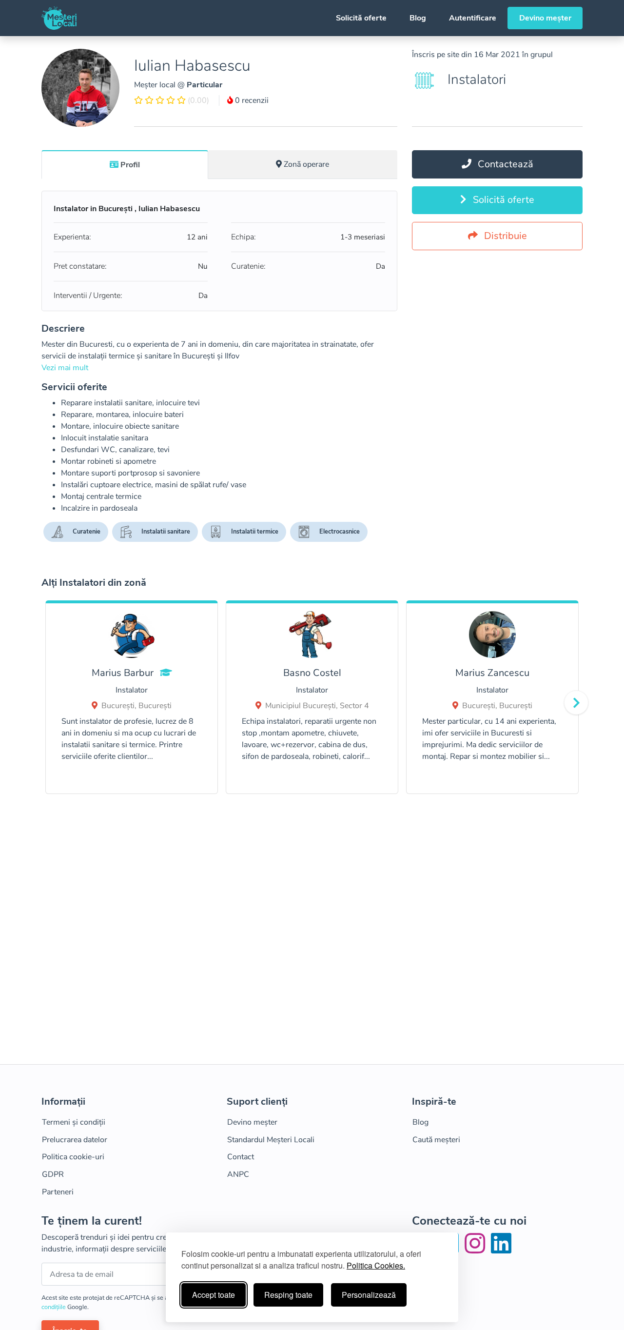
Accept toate (213, 1294)
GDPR (53, 1174)
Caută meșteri (436, 1139)
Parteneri (58, 1192)
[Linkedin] (501, 1249)
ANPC (238, 1174)
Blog (418, 18)
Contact (240, 1156)
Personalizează (369, 1294)
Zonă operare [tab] (306, 164)
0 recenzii (251, 100)
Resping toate (288, 1294)
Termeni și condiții (73, 1122)
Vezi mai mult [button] (64, 367)
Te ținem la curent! (91, 1221)
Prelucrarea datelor (74, 1139)
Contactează (504, 164)
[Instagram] (477, 1249)
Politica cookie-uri (73, 1156)
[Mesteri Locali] (59, 18)
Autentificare (472, 18)
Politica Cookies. (376, 1265)
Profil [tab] (130, 164)
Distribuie (504, 235)
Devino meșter (545, 18)
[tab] (124, 164)
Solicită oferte (361, 18)
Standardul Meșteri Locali (270, 1139)
